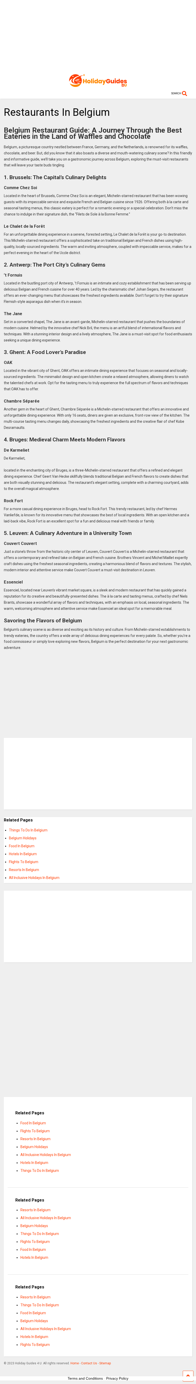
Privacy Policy (117, 1378)
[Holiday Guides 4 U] (98, 84)
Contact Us (89, 1363)
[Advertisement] (98, 36)
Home (74, 1363)
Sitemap (105, 1363)
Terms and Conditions (85, 1378)
